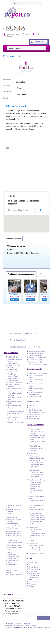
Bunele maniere (33, 401)
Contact (9, 36)
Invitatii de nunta (11, 517)
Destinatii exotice (36, 550)
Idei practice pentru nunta (14, 422)
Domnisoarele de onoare (37, 412)
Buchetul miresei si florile (37, 351)
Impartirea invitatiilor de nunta (14, 520)
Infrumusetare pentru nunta (37, 438)
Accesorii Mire (35, 456)
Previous (6, 292)
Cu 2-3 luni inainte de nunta (36, 385)
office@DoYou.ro (12, 614)
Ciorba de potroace (14, 380)
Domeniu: (7, 79)
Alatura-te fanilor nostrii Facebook (23, 333)
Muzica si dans (34, 575)
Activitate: (7, 91)
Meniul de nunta (35, 484)
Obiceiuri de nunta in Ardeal (14, 390)
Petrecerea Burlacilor (37, 462)
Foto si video (33, 577)
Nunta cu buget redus (36, 353)
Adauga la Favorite (13, 34)
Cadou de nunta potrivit (35, 530)
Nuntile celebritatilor (35, 355)
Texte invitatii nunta (13, 526)
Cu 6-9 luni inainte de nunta (36, 376)
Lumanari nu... (30, 294)
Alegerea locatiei (34, 470)
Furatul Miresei (12, 363)
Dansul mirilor (12, 540)
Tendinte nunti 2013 (35, 362)
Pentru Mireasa (34, 429)
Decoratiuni (33, 571)
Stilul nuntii (11, 514)
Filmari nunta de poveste (12, 566)
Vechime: (6, 85)
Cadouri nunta (33, 527)
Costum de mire (35, 460)
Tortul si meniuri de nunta (37, 480)
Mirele (31, 408)
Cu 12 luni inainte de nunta (38, 373)
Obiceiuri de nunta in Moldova (14, 402)
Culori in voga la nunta (37, 500)
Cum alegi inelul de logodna (36, 506)
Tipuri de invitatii (12, 528)
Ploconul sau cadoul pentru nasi (14, 366)
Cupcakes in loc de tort (36, 491)
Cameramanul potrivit (14, 548)
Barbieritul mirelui (13, 372)
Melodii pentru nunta (14, 533)
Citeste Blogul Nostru (18, 340)
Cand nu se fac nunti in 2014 (14, 414)
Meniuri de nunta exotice (35, 487)
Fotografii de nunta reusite (13, 551)
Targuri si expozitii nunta (37, 553)
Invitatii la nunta (34, 414)
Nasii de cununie (34, 416)
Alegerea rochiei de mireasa (36, 432)
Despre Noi (39, 34)
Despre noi (18, 623)
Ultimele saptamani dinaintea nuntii (35, 393)
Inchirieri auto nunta (37, 515)
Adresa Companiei (13, 239)
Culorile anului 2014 (12, 418)
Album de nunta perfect (12, 561)
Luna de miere (33, 543)
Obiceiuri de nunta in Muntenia (14, 394)
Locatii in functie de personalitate (36, 475)
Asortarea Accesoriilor (37, 435)
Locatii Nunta (33, 567)
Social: (5, 98)
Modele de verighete (37, 509)
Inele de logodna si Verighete (12, 571)
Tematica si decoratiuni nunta (36, 497)
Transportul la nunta (35, 513)
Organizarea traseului (37, 519)
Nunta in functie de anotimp (13, 511)
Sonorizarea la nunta (14, 542)
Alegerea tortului (35, 482)
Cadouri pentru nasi (37, 536)
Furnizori (32, 586)
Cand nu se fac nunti (14, 382)
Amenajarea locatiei (36, 472)
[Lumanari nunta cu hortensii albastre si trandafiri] (30, 286)
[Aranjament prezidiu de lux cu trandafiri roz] (14, 286)
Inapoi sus (42, 618)
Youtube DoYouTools (18, 347)
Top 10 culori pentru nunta (37, 364)
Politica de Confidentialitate (14, 625)
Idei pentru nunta (11, 353)
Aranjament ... (14, 294)
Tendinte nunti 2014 (35, 360)
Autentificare (38, 42)
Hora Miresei (11, 374)
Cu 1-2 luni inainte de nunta (36, 389)
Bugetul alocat (35, 548)
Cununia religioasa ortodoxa (13, 385)
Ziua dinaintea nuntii (35, 396)
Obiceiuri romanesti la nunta (14, 360)
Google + (37, 347)
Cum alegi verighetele (14, 574)
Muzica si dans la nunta (14, 531)
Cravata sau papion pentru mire (37, 465)
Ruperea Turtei (12, 376)
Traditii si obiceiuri (12, 357)
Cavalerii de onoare (35, 410)
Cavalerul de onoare (37, 458)
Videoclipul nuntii (13, 556)
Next (47, 292)
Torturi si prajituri (34, 569)
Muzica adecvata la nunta (14, 537)
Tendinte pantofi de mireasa (36, 449)
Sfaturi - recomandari (35, 425)
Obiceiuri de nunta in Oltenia (14, 407)
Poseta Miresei (35, 446)
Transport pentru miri (37, 517)
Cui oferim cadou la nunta (36, 539)
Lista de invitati (12, 524)
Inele (30, 580)
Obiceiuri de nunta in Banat (14, 398)
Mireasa (31, 406)
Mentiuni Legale (30, 625)
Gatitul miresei (12, 370)
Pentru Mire (33, 454)
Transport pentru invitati (36, 523)
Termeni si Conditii (11, 627)
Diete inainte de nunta (13, 420)
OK (40, 210)
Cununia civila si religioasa (15, 411)
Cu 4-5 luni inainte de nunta (36, 381)
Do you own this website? (18, 210)
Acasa (27, 34)
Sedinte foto (11, 554)
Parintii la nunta (34, 418)
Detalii (15, 300)
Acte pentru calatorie (37, 545)
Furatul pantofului (13, 378)
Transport (32, 584)
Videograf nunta (12, 558)
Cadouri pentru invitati (37, 533)
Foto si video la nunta (13, 545)
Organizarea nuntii (34, 369)
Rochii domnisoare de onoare (37, 443)
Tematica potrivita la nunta (14, 506)
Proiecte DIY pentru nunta (37, 358)
